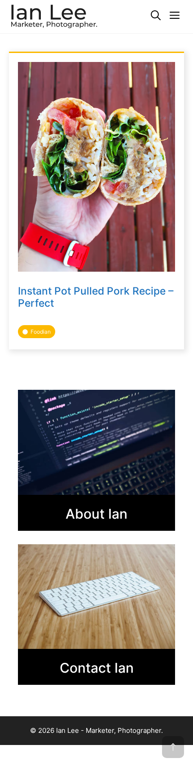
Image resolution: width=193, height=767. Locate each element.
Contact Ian (97, 668)
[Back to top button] (173, 747)
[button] (155, 15)
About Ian (96, 514)
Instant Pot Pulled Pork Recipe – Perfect (95, 297)
